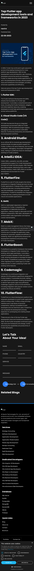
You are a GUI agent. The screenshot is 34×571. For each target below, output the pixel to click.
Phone (5, 354)
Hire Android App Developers (11, 469)
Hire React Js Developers (10, 472)
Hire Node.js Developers (9, 475)
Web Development (8, 454)
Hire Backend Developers (10, 478)
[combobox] (24, 356)
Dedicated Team (7, 448)
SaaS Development (8, 451)
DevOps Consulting (8, 445)
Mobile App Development (10, 442)
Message (6, 373)
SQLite (4, 510)
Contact (4, 527)
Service (6, 361)
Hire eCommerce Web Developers (12, 486)
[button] (17, 567)
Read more (10, 549)
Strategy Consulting (8, 431)
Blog (3, 522)
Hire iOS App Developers (10, 466)
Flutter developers (8, 240)
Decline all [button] (25, 562)
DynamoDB (5, 507)
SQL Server (5, 495)
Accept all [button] (9, 562)
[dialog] (17, 556)
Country (21, 354)
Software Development (9, 434)
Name (5, 346)
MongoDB (5, 504)
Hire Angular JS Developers (11, 463)
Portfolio (6, 539)
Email (20, 346)
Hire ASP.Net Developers (10, 480)
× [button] (32, 542)
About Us (5, 525)
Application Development (10, 437)
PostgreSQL (6, 501)
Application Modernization (10, 440)
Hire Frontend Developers (10, 483)
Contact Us (16, 539)
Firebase (5, 513)
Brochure (5, 530)
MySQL (4, 498)
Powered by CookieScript (17, 569)
